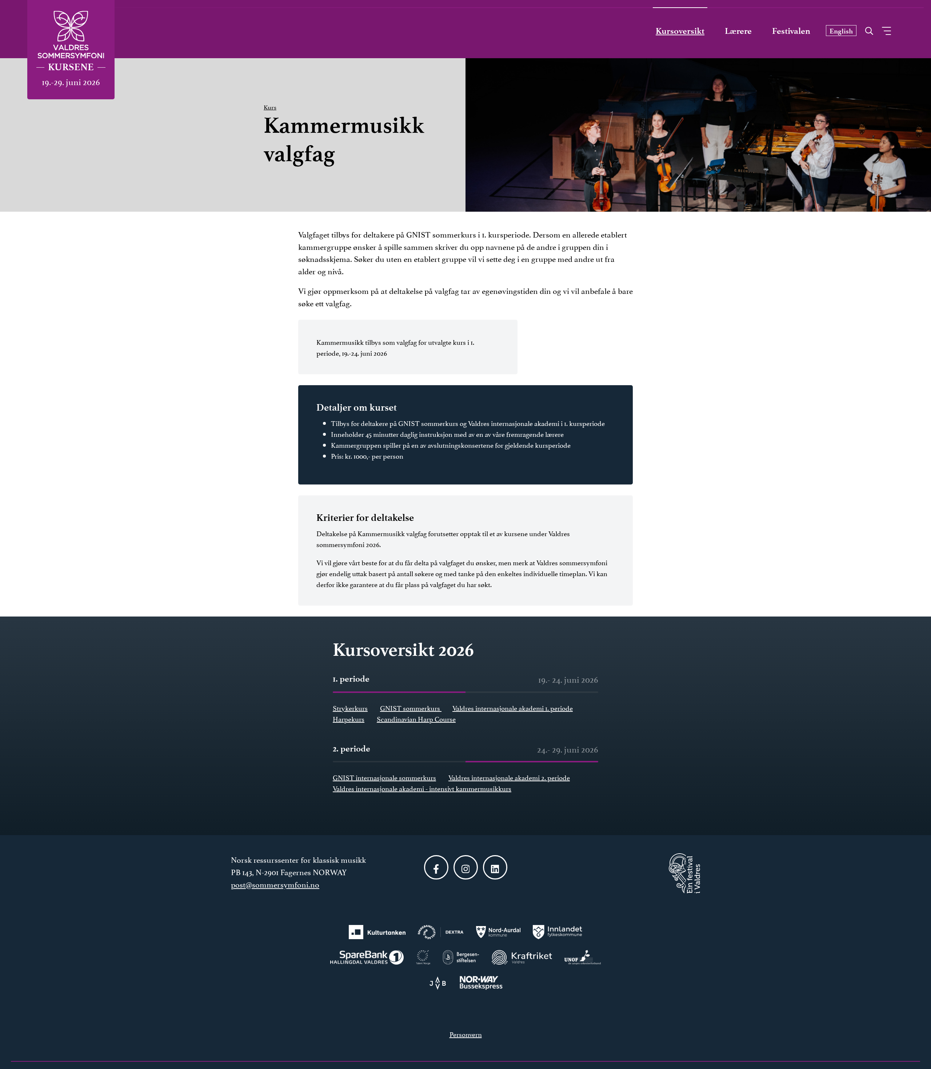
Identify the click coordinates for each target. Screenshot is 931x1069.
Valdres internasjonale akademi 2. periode (509, 777)
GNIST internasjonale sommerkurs (384, 777)
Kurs (270, 106)
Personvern (465, 1034)
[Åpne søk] (869, 29)
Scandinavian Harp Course (416, 718)
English (841, 31)
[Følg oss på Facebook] (436, 867)
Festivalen (791, 31)
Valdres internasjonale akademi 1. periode (512, 707)
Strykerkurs (350, 707)
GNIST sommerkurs (410, 707)
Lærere (738, 31)
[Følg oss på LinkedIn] (495, 867)
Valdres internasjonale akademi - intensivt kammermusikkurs (422, 788)
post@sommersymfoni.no (275, 884)
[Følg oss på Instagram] (465, 867)
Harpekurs (348, 718)
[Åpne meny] (886, 31)
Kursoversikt (680, 31)
